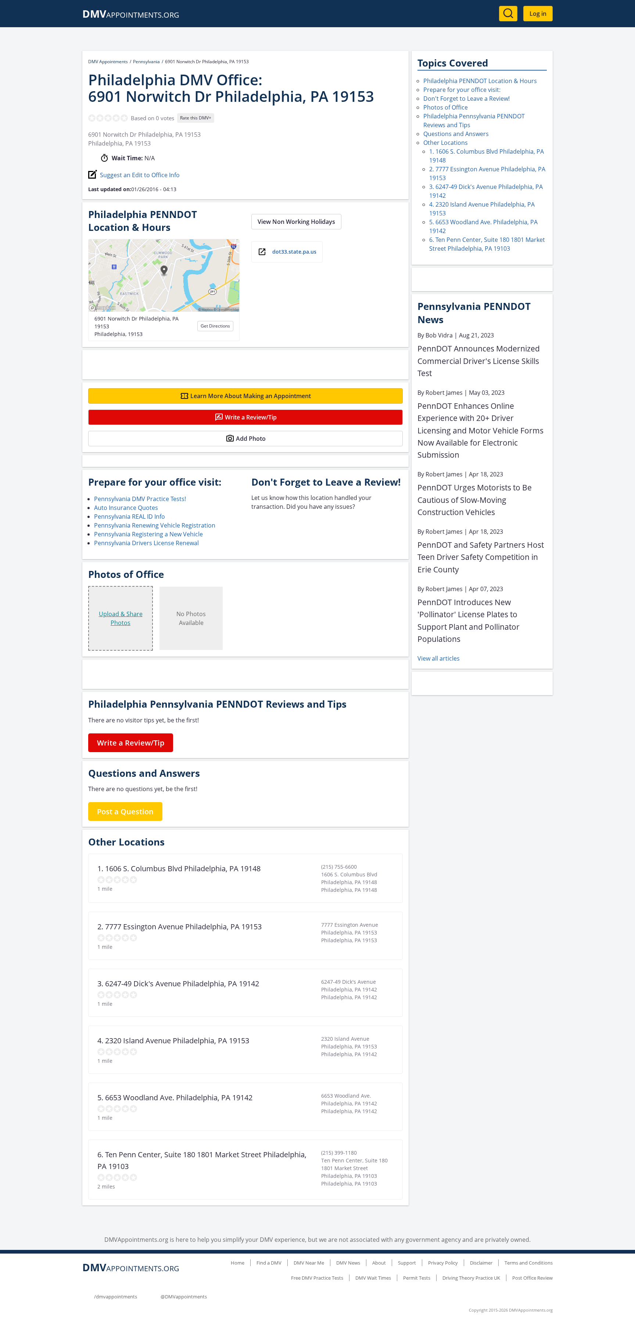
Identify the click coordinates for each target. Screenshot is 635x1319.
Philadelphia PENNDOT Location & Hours (480, 81)
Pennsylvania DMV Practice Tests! (140, 499)
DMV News (348, 1262)
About (379, 1262)
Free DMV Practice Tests (317, 1278)
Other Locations (445, 143)
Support (407, 1262)
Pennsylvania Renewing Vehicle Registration (154, 525)
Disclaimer (481, 1262)
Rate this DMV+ (195, 118)
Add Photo (251, 439)
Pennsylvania (146, 61)
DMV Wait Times (373, 1278)
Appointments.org (130, 15)
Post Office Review (532, 1278)
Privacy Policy (443, 1262)
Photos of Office (445, 107)
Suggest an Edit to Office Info (140, 175)
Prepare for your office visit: (462, 90)
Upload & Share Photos (121, 618)
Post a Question (125, 811)
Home (237, 1262)
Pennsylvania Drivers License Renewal (146, 543)
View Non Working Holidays (296, 222)
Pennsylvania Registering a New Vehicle (148, 534)
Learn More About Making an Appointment (250, 396)
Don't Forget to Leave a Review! (466, 98)
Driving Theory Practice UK (471, 1278)
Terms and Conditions (529, 1262)
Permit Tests (416, 1278)
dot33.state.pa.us (294, 251)
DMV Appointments (108, 61)
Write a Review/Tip (251, 417)
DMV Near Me (309, 1262)
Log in (538, 14)
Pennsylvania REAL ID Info (129, 516)
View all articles (438, 658)
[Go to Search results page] (508, 13)
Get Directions (215, 326)
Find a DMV (268, 1262)
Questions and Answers (456, 134)
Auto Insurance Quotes (126, 508)
